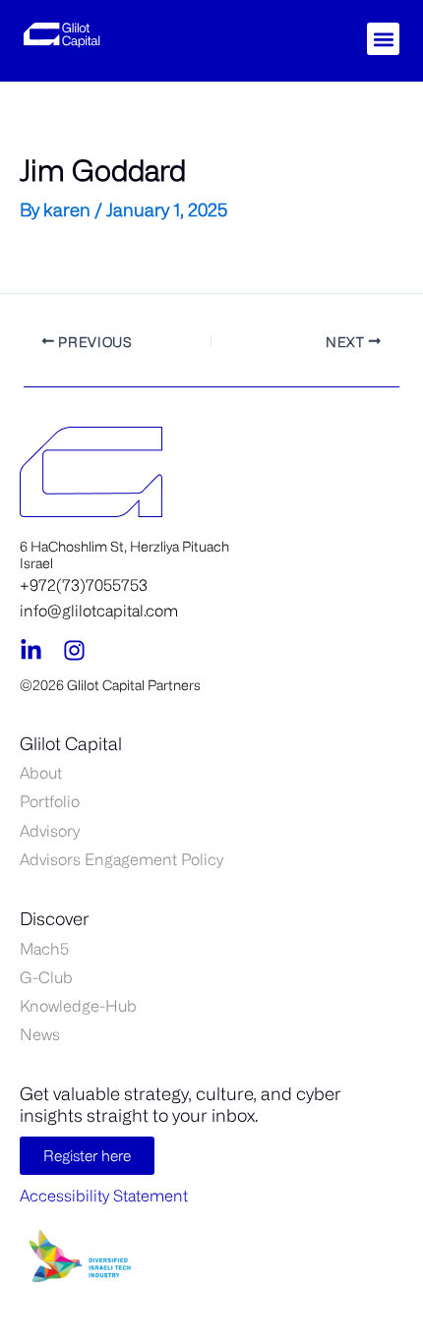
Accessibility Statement (104, 1195)
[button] (383, 39)
